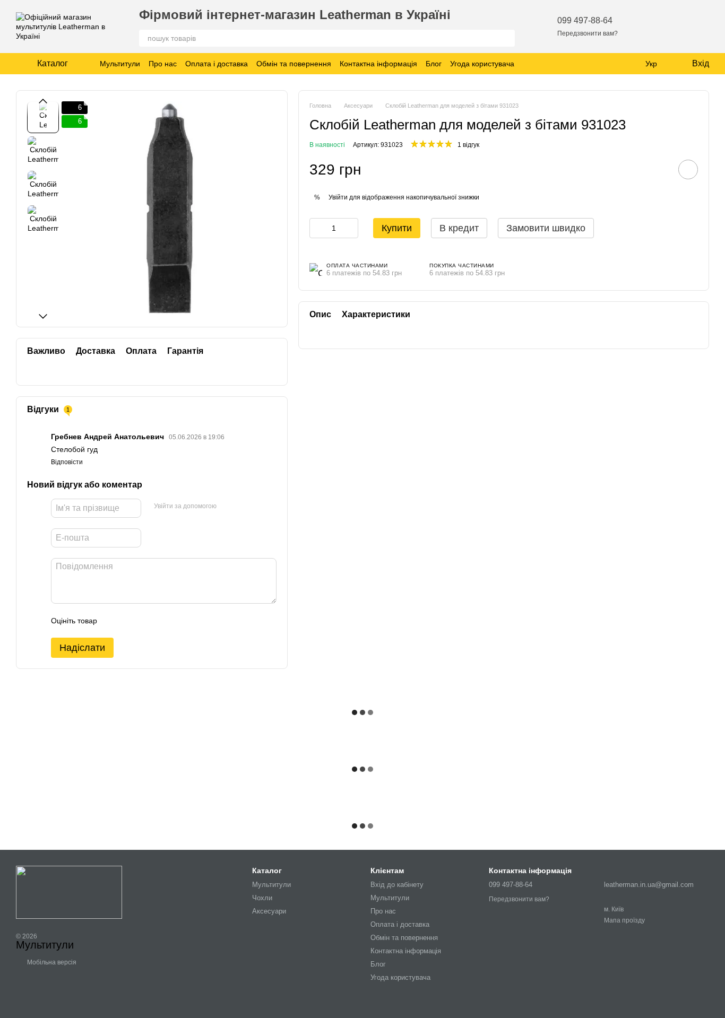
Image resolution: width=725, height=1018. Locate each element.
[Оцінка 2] (131, 620)
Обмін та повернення (293, 63)
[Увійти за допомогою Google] (245, 506)
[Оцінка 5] (182, 620)
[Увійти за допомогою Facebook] (228, 506)
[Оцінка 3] (148, 620)
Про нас (163, 63)
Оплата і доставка (216, 63)
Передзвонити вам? (587, 33)
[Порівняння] (672, 26)
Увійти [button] (338, 197)
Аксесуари (269, 911)
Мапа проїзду (624, 920)
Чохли (262, 898)
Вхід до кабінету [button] (397, 885)
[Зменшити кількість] (317, 228)
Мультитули (120, 63)
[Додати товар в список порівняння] (658, 169)
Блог (434, 63)
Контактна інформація (378, 63)
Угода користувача (482, 63)
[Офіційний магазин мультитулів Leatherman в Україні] (69, 891)
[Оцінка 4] (165, 620)
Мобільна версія (50, 962)
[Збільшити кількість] (350, 228)
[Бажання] (645, 26)
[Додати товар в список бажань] (688, 169)
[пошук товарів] (506, 38)
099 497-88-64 (584, 20)
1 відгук (468, 144)
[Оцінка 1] (114, 620)
